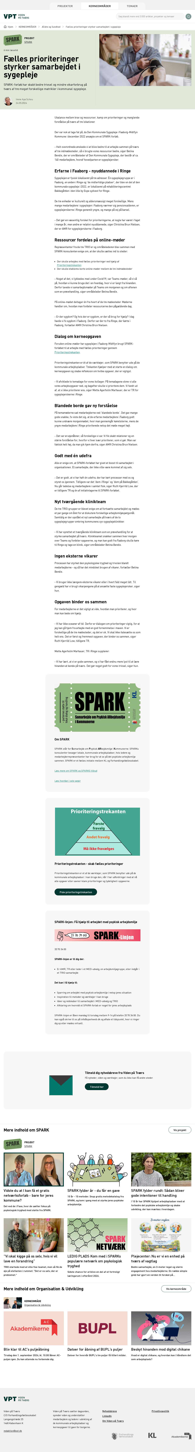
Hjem (10, 26)
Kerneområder (100, 6)
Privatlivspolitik (160, 1411)
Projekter (65, 6)
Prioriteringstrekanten (69, 265)
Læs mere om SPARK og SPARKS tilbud (76, 770)
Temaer (132, 6)
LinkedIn (107, 1415)
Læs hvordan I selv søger (68, 780)
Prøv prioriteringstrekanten (76, 892)
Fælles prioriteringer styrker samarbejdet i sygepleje (93, 26)
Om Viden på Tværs (113, 1420)
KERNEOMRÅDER (27, 26)
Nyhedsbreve (109, 1411)
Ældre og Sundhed (51, 26)
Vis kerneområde (176, 1288)
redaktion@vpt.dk (13, 1430)
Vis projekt (180, 1130)
